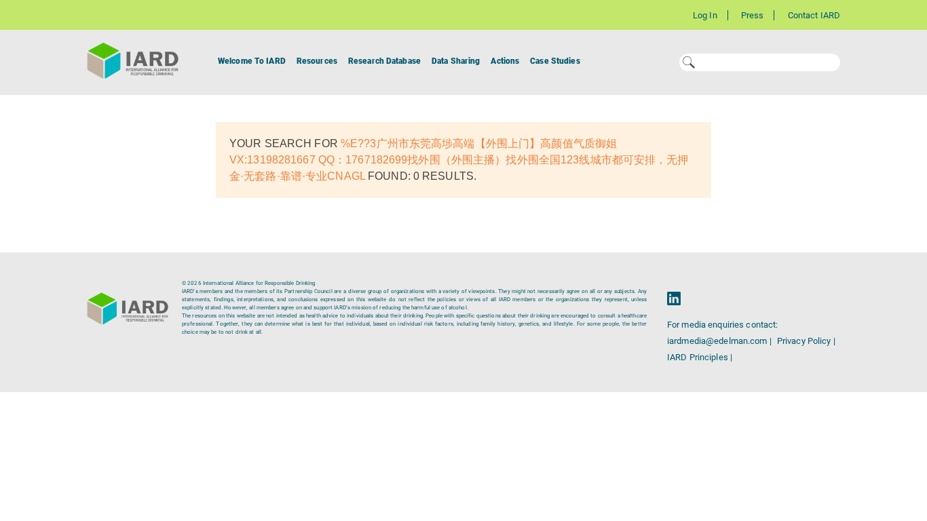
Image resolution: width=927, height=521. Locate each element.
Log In (705, 15)
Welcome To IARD (252, 61)
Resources (317, 61)
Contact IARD (814, 15)
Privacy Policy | (806, 341)
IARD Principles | (699, 357)
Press (752, 15)
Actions (505, 61)
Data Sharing (456, 61)
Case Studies (555, 61)
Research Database (384, 61)
